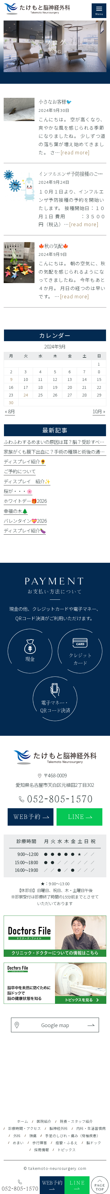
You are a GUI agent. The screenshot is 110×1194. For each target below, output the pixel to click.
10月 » (99, 411)
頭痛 (33, 1135)
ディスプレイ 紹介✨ (27, 481)
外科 (17, 1135)
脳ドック (93, 1142)
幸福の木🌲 (16, 510)
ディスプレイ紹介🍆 (25, 530)
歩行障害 (39, 1142)
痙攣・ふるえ (67, 1142)
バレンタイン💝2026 (25, 520)
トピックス (66, 1149)
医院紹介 (44, 1121)
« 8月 (10, 411)
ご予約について (20, 471)
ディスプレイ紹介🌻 (25, 461)
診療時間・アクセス (24, 1128)
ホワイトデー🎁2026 (25, 500)
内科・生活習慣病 (91, 1128)
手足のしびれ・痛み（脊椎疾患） (72, 1135)
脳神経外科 (59, 1128)
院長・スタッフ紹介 (76, 1121)
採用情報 (41, 1149)
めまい (18, 1142)
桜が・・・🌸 (18, 491)
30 (11, 402)
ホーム (22, 1121)
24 (26, 395)
